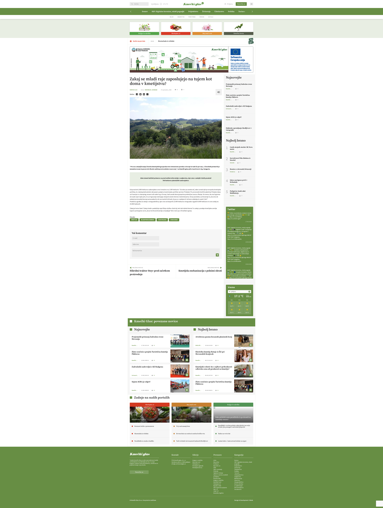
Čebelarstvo (219, 11)
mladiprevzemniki (147, 220)
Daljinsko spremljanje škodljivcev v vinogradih (239, 129)
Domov (145, 11)
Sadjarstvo (237, 477)
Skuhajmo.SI (217, 484)
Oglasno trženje (218, 473)
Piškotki (215, 471)
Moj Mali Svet (217, 482)
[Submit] (217, 254)
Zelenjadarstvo (238, 475)
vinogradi (174, 220)
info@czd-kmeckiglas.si (179, 464)
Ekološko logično (218, 493)
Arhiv (214, 460)
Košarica (216, 464)
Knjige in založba (197, 460)
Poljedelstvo (193, 11)
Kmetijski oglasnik (197, 466)
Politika (231, 11)
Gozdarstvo (237, 489)
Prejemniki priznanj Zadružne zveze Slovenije (239, 85)
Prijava (230, 4)
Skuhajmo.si (196, 464)
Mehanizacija (238, 479)
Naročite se (241, 4)
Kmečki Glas (133, 90)
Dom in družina (238, 484)
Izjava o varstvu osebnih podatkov (220, 476)
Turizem (241, 11)
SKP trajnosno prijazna (220, 488)
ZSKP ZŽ (216, 491)
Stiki (214, 468)
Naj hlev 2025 (217, 486)
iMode (251, 500)
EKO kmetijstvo (239, 488)
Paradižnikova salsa (165, 41)
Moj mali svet (196, 462)
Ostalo (210, 17)
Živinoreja (206, 11)
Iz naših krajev (238, 486)
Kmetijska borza (197, 468)
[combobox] (239, 291)
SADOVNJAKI (162, 220)
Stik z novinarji (217, 469)
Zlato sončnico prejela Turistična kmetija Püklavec (238, 96)
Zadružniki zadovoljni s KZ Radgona (239, 106)
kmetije (134, 220)
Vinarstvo (180, 17)
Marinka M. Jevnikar (151, 90)
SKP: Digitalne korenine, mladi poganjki (168, 11)
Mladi (171, 17)
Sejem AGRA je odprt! (233, 117)
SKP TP (215, 489)
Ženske (201, 17)
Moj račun (216, 462)
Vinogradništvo (238, 482)
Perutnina (191, 17)
